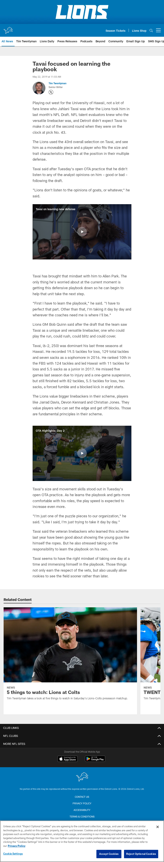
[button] (82, 232)
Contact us (82, 796)
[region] (82, 841)
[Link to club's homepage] (8, 29)
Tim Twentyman (57, 83)
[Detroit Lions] (82, 777)
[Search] (151, 30)
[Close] (157, 826)
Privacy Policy (82, 803)
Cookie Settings (13, 853)
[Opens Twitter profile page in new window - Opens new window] (51, 92)
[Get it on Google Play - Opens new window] (95, 761)
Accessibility (82, 810)
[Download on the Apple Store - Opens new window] (68, 759)
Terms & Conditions (82, 816)
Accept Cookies (109, 853)
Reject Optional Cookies (141, 853)
